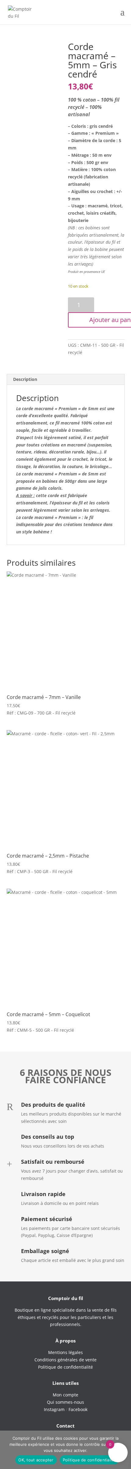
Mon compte (65, 1395)
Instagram (54, 1409)
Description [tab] (25, 379)
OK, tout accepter (35, 1459)
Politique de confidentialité (89, 1459)
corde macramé (38, 517)
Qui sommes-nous (65, 1402)
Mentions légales (65, 1352)
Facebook (78, 1409)
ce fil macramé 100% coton (77, 423)
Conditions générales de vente (65, 1360)
